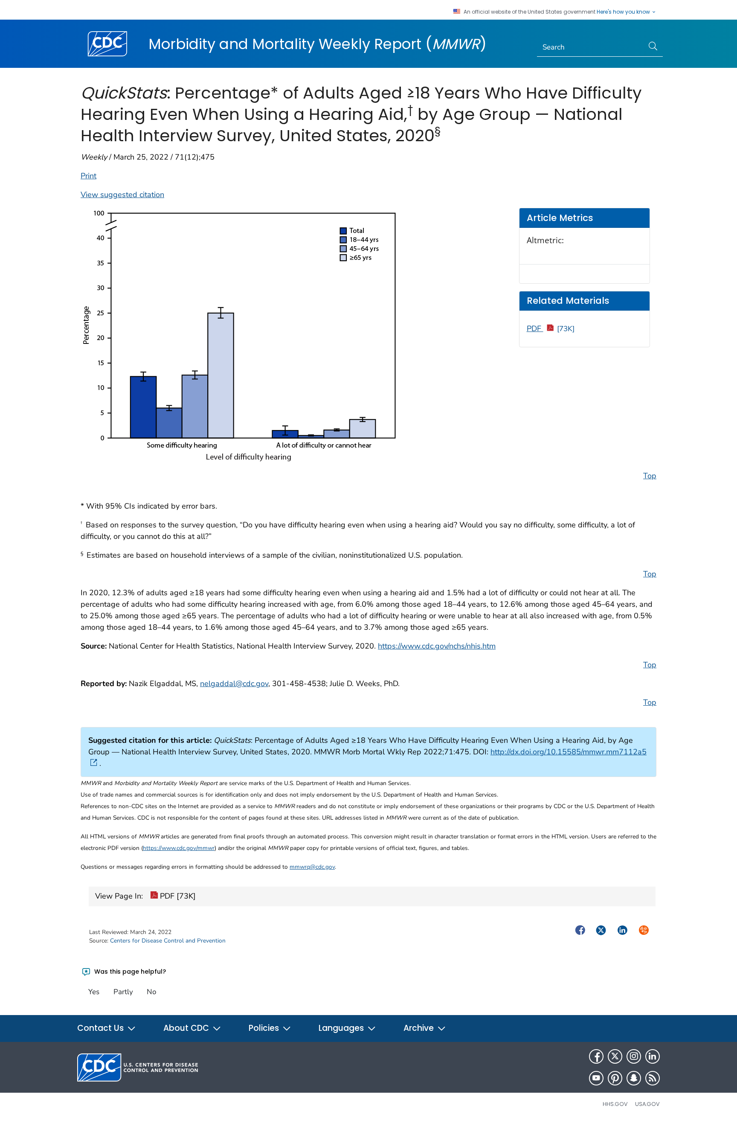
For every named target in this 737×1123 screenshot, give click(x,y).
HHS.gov (615, 1104)
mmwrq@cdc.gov (312, 867)
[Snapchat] (634, 1078)
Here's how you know (624, 12)
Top (649, 476)
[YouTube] (596, 1078)
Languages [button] (342, 1028)
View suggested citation (122, 194)
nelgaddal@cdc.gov (234, 683)
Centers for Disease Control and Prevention (168, 941)
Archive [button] (419, 1028)
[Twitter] (615, 1056)
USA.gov (647, 1104)
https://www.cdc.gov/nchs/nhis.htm (437, 646)
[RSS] (652, 1078)
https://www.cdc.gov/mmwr (179, 848)
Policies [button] (265, 1028)
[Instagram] (634, 1056)
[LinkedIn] (652, 1056)
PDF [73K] (177, 896)
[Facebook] (596, 1056)
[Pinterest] (615, 1078)
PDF (551, 328)
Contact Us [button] (101, 1028)
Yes (93, 992)
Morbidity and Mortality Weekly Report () (317, 44)
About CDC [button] (187, 1028)
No (151, 992)
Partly (123, 992)
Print (88, 176)
